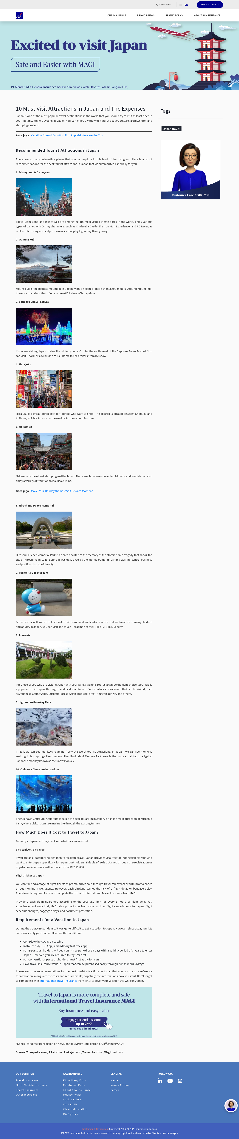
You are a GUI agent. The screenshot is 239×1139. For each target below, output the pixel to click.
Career (115, 1090)
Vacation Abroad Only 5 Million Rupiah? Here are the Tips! (68, 135)
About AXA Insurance (207, 15)
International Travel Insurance (58, 980)
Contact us (165, 4)
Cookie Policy (72, 1099)
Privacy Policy (72, 1094)
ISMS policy (70, 1114)
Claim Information (75, 1109)
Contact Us (70, 1104)
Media (114, 1080)
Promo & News (145, 15)
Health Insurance (27, 1090)
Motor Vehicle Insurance (32, 1085)
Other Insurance (26, 1094)
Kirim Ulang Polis (74, 1080)
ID (180, 5)
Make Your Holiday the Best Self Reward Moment (62, 491)
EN (186, 5)
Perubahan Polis (74, 1085)
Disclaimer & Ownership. (95, 1129)
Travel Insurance (27, 1080)
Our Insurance (117, 15)
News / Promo (120, 1085)
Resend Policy (174, 15)
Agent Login (210, 4)
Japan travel (171, 129)
